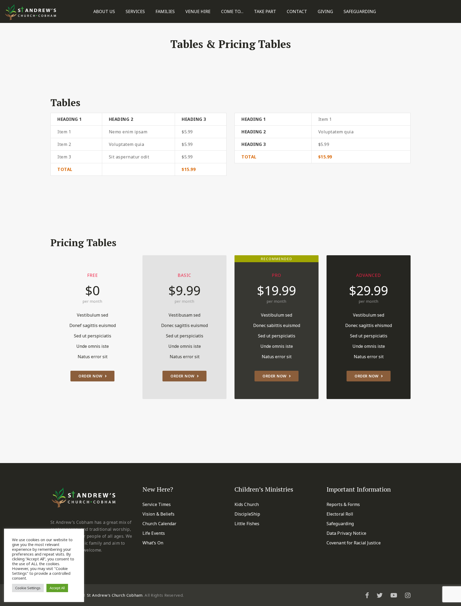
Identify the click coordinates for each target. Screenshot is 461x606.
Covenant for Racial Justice (354, 543)
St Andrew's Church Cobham (115, 595)
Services (135, 11)
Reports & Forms (343, 504)
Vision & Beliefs (158, 514)
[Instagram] (408, 595)
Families (165, 11)
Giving (325, 11)
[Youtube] (394, 595)
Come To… (232, 11)
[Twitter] (380, 595)
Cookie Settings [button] (28, 587)
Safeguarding (360, 11)
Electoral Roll (340, 514)
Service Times (156, 504)
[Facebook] (367, 595)
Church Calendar (159, 524)
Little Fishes (247, 524)
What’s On (152, 543)
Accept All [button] (57, 587)
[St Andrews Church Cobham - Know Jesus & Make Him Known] (30, 12)
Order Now (90, 375)
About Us (104, 11)
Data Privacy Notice (346, 533)
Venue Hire (197, 11)
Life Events (153, 533)
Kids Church (247, 504)
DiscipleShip (247, 514)
